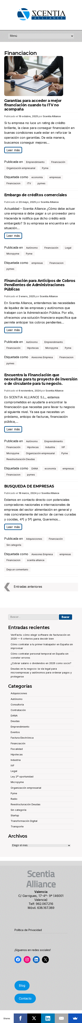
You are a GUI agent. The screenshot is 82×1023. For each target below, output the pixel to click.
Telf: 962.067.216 (41, 904)
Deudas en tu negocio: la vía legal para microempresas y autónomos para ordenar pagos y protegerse (41, 672)
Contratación (18, 710)
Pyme (45, 168)
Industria (50, 447)
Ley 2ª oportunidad (22, 776)
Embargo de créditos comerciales (35, 195)
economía (37, 177)
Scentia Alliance (52, 116)
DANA (34, 468)
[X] (34, 1018)
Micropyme (12, 253)
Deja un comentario (17, 569)
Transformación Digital (24, 821)
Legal (68, 247)
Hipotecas (33, 348)
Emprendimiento (35, 162)
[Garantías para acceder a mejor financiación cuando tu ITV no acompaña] (41, 77)
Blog (22, 985)
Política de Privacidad (28, 930)
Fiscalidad (17, 749)
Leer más (13, 150)
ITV (29, 183)
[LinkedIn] (48, 1018)
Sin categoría (13, 545)
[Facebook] (20, 1018)
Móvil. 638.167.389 (41, 908)
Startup (15, 815)
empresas (55, 177)
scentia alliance (35, 560)
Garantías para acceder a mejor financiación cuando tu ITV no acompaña (33, 105)
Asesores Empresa (42, 357)
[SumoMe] (75, 1018)
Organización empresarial (20, 168)
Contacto (25, 998)
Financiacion (13, 183)
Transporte (17, 826)
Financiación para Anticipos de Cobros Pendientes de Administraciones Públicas (39, 285)
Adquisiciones (34, 538)
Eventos (15, 732)
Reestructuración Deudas (20, 459)
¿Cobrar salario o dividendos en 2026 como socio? (41, 663)
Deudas (15, 721)
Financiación (58, 162)
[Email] (61, 1018)
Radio (14, 798)
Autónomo (32, 247)
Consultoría (17, 704)
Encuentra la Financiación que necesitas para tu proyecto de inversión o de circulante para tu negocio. (40, 379)
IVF (63, 447)
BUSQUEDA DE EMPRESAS (29, 486)
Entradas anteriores (28, 586)
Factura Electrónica (22, 737)
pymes (41, 183)
